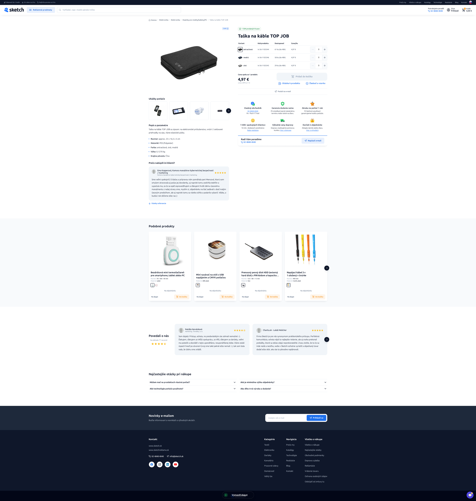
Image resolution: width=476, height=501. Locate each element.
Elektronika (163, 20)
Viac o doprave (285, 130)
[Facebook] (152, 464)
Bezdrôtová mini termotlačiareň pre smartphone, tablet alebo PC (168, 274)
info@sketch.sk (176, 456)
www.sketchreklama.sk (159, 450)
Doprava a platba (312, 460)
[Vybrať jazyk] (470, 2)
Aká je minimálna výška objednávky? (257, 382)
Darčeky (267, 455)
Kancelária (268, 460)
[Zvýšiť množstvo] (324, 49)
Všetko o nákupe (415, 2)
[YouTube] (175, 464)
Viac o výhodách (312, 130)
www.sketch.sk (155, 446)
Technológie (437, 2)
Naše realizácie (253, 130)
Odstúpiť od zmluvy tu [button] (314, 481)
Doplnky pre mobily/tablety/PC (195, 20)
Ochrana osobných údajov (316, 476)
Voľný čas (268, 476)
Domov (154, 20)
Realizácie (448, 2)
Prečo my (402, 2)
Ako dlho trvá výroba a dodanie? (255, 389)
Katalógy (427, 2)
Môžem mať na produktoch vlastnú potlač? (170, 382)
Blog (456, 2)
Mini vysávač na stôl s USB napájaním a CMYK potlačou (211, 276)
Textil (266, 445)
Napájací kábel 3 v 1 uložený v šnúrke (296, 274)
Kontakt (464, 2)
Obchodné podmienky (314, 455)
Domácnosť (269, 471)
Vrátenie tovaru (312, 471)
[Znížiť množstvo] (312, 49)
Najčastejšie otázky (313, 450)
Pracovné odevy (271, 466)
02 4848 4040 (253, 111)
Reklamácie (310, 466)
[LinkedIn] (168, 464)
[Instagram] (160, 464)
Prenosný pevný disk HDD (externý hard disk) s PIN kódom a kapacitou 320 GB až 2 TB (259, 275)
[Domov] (14, 10)
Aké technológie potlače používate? (166, 389)
